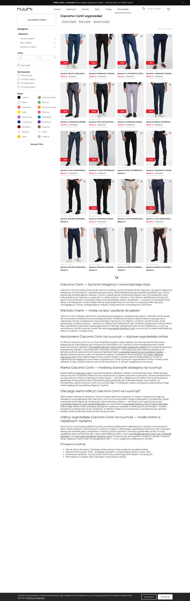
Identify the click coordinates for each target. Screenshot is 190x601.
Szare (44, 132)
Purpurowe (27, 117)
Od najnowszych (28, 79)
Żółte (24, 112)
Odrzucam (149, 597)
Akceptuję (165, 597)
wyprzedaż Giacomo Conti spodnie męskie (141, 352)
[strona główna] (29, 9)
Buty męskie (84, 22)
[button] (93, 2)
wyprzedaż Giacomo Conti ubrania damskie (82, 404)
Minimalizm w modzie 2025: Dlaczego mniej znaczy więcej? (96, 457)
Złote (24, 137)
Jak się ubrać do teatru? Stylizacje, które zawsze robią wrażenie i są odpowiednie (107, 449)
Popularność (26, 75)
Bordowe (26, 127)
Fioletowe (46, 122)
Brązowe (46, 127)
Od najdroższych (28, 87)
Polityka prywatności (35, 598)
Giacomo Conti (84, 373)
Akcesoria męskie (101, 22)
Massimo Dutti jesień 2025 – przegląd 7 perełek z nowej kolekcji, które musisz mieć (108, 452)
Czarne (25, 97)
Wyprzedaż (26, 65)
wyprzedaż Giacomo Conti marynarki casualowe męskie (117, 347)
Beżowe (25, 132)
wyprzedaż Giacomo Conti (121, 328)
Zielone (45, 102)
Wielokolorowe (49, 97)
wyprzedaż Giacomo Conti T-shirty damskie (145, 404)
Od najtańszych (28, 83)
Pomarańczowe (49, 107)
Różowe (45, 112)
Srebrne (45, 137)
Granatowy (27, 122)
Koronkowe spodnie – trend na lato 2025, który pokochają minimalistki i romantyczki (109, 454)
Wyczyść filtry (37, 144)
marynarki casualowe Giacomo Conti (93, 436)
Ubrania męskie (69, 22)
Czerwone (26, 107)
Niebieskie (46, 117)
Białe (24, 102)
